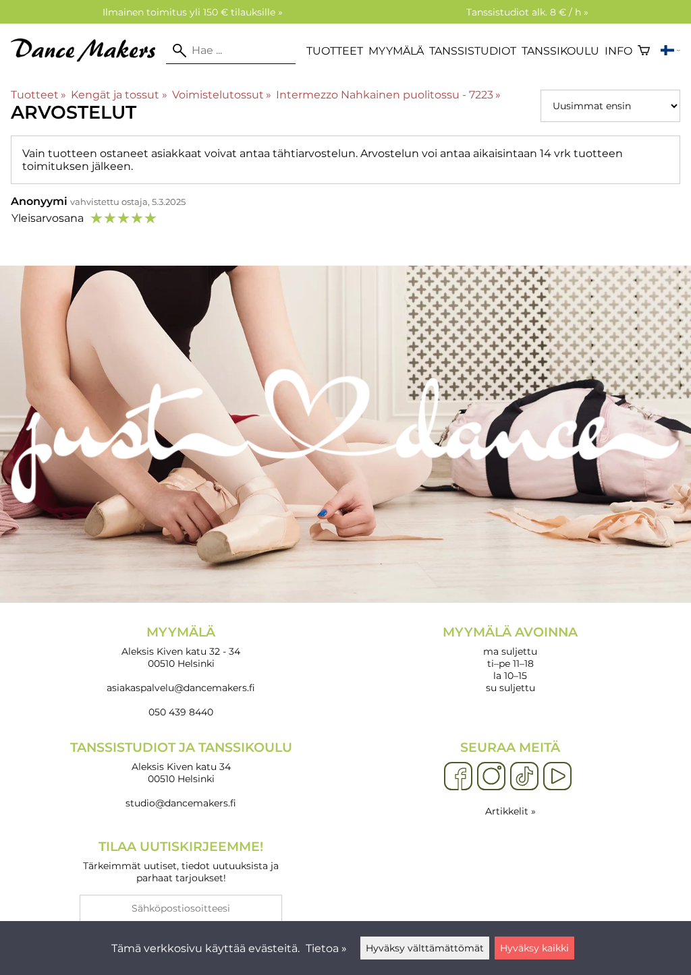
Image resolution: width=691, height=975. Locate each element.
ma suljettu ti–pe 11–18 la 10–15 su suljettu (510, 659)
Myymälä (396, 51)
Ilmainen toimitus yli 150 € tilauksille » (193, 12)
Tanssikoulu (560, 51)
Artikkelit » (510, 811)
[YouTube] (557, 777)
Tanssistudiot (472, 51)
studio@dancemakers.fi (181, 803)
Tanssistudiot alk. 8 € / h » (527, 12)
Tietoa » (326, 948)
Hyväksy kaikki (534, 948)
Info (618, 51)
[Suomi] (670, 50)
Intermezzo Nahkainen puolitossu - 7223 (388, 94)
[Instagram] (491, 777)
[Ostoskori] (644, 50)
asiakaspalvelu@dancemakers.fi (181, 688)
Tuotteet (334, 51)
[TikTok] (524, 777)
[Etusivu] (88, 58)
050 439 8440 (180, 712)
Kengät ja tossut (119, 94)
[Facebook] (458, 777)
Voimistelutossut (221, 94)
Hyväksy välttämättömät (425, 948)
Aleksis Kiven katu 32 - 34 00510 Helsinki (180, 647)
